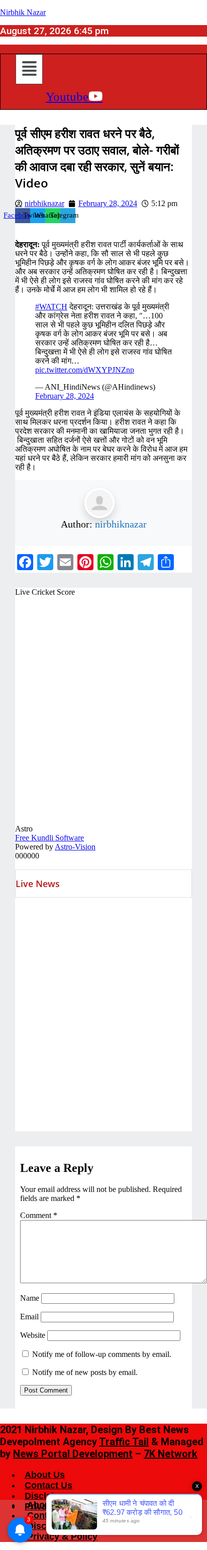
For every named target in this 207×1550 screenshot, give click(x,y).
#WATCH (51, 306)
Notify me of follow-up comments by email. (101, 1354)
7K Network (170, 1454)
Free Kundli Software (49, 837)
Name (29, 1298)
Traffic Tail (124, 1442)
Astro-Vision (75, 846)
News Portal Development (73, 1454)
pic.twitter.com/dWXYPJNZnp (84, 370)
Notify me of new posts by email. (85, 1372)
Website (32, 1335)
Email (29, 1316)
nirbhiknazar (121, 524)
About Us (45, 1475)
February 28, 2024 (64, 396)
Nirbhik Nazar (23, 12)
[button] (29, 69)
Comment (38, 1215)
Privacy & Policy (62, 1536)
